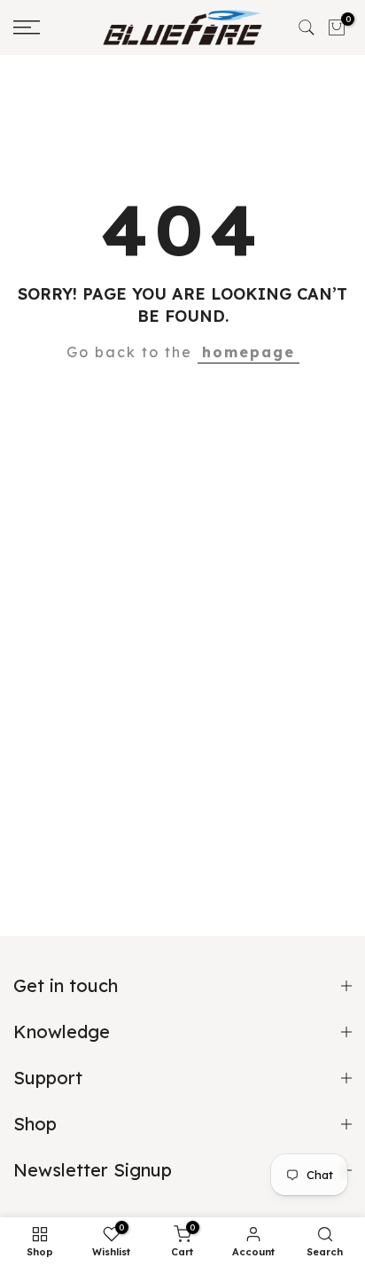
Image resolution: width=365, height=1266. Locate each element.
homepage (248, 352)
